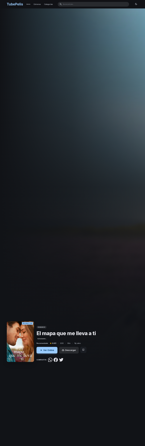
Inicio (28, 4)
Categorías (48, 4)
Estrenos (37, 4)
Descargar (69, 350)
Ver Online (47, 350)
